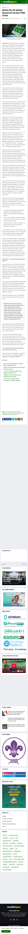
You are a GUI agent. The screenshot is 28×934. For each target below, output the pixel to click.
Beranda (4, 7)
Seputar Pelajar (6, 867)
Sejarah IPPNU (20, 864)
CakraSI (4, 826)
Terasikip (4, 816)
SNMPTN (5, 864)
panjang (7, 82)
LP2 (16, 848)
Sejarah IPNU (12, 864)
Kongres (11, 848)
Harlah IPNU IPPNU (7, 840)
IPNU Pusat (5, 843)
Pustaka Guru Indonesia (7, 818)
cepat (3, 70)
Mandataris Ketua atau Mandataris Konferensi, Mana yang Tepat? (12, 579)
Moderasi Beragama (7, 853)
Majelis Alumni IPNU (7, 851)
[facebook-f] (11, 920)
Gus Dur (12, 838)
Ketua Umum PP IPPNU (19, 846)
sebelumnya (11, 51)
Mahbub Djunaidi (13, 414)
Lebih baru (3, 564)
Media (2, 913)
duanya (21, 91)
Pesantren (5, 859)
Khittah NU (13, 413)
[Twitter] (13, 419)
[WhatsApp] (16, 419)
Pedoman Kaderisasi (7, 856)
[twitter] (8, 776)
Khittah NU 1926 (20, 413)
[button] (1, 2)
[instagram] (8, 773)
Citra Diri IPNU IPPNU (13, 835)
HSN (17, 838)
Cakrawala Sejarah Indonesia (17, 916)
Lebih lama (24, 564)
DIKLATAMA (5, 838)
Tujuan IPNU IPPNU (7, 869)
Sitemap (22, 928)
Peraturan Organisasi (18, 856)
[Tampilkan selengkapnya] (3, 422)
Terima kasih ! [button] (6, 931)
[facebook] (20, 773)
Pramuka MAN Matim (7, 821)
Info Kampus (12, 843)
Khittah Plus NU (5, 414)
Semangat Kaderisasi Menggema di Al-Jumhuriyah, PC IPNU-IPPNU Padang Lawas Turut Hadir (16, 720)
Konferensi (5, 848)
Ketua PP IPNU (17, 411)
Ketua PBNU (10, 411)
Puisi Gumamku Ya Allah (19, 859)
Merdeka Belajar (17, 851)
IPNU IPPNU (15, 840)
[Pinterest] (19, 419)
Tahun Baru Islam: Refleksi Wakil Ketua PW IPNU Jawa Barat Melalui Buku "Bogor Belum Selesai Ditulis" (16, 713)
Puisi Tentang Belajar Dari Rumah (10, 861)
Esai (8, 7)
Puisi (11, 859)
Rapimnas (21, 861)
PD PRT (15, 853)
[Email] (21, 419)
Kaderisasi (20, 843)
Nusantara (23, 914)
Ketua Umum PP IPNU (7, 846)
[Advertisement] (14, 487)
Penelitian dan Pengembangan (9, 824)
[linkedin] (20, 776)
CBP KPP (5, 835)
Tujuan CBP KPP (15, 867)
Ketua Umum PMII (6, 413)
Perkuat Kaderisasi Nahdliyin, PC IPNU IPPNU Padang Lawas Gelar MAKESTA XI (16, 726)
